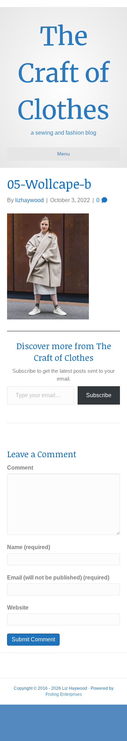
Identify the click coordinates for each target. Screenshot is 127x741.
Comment (20, 468)
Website (18, 608)
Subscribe (98, 395)
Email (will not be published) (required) (58, 578)
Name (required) (28, 547)
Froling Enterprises (64, 694)
